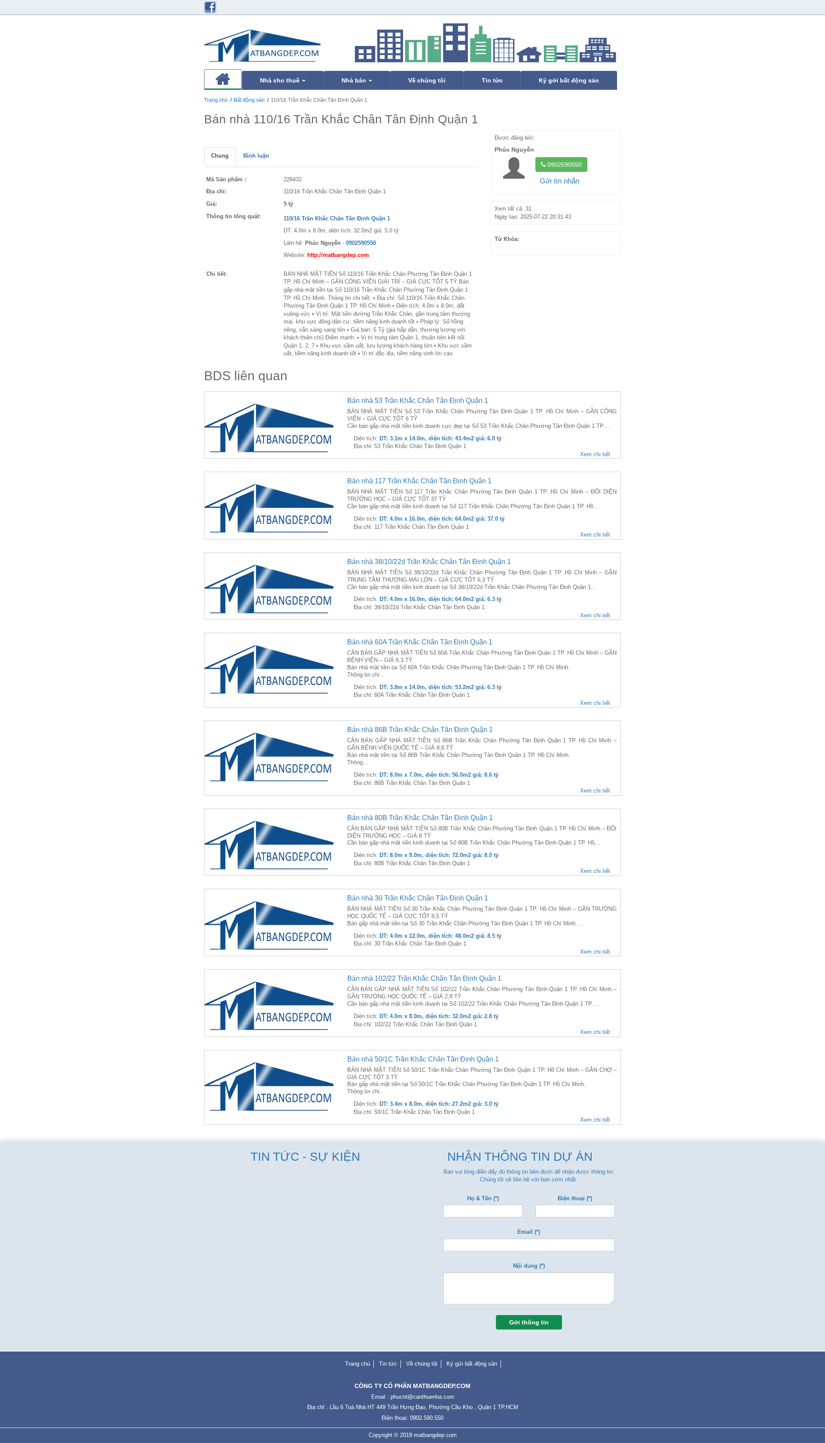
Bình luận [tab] (256, 156)
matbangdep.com (435, 1435)
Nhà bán (355, 80)
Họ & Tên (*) (483, 1198)
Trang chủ (216, 100)
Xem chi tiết (595, 454)
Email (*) (528, 1232)
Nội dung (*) (529, 1266)
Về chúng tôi (427, 80)
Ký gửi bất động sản (471, 1364)
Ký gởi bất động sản (569, 80)
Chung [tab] (220, 156)
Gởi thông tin (529, 1322)
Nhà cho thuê (280, 80)
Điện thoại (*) (575, 1198)
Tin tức (492, 80)
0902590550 (564, 164)
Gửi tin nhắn (559, 181)
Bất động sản (249, 100)
